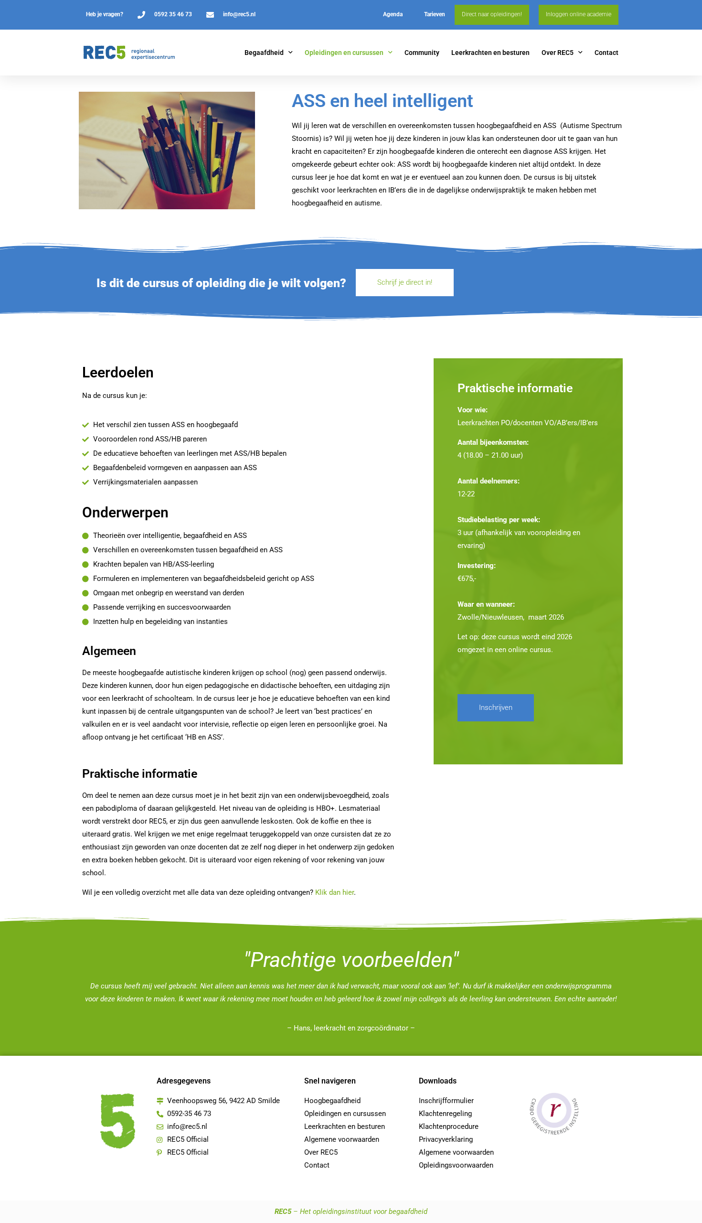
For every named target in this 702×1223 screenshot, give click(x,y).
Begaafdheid (264, 52)
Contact (606, 52)
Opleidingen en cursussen (344, 52)
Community (421, 52)
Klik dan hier (334, 892)
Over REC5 (558, 52)
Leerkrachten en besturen (490, 52)
